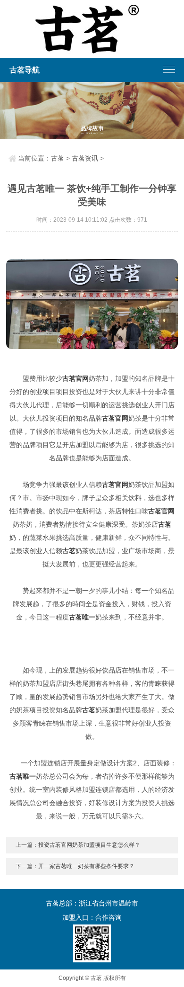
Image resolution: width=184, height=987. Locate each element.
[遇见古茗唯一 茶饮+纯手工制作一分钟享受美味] (91, 304)
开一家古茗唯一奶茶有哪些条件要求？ (86, 866)
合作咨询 (108, 917)
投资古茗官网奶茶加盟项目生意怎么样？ (89, 845)
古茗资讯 (85, 158)
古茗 (57, 158)
